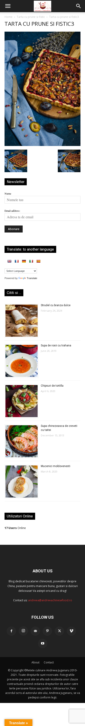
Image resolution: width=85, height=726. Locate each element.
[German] (24, 261)
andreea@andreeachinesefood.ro (50, 600)
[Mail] (35, 631)
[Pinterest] (47, 631)
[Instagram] (23, 630)
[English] (9, 261)
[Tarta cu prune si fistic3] (42, 145)
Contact (49, 662)
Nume (8, 193)
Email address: (12, 210)
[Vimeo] (71, 631)
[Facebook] (11, 631)
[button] (7, 6)
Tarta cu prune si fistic (31, 17)
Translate (32, 278)
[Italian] (31, 261)
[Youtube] (42, 643)
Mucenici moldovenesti (55, 466)
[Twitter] (59, 631)
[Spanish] (38, 261)
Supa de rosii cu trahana (56, 345)
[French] (17, 261)
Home (8, 17)
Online (15, 528)
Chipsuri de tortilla (52, 385)
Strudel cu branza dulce (55, 305)
